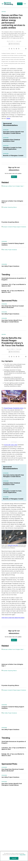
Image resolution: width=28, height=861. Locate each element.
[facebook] (9, 48)
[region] (14, 856)
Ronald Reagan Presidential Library (14, 408)
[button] (3, 4)
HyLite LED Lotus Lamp (10, 442)
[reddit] (16, 48)
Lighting (4, 11)
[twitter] (14, 48)
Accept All (14, 858)
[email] (18, 48)
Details (8, 118)
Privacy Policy (22, 854)
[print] (25, 48)
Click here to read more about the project (13, 615)
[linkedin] (11, 48)
